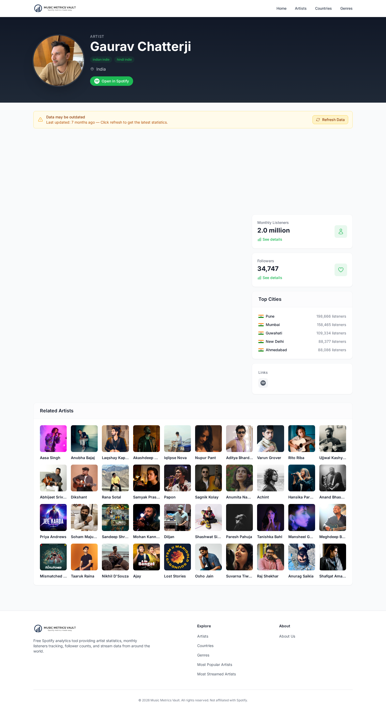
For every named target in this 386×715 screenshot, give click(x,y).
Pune (270, 316)
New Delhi (275, 341)
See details (272, 239)
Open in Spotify (115, 81)
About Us (287, 636)
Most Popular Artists (214, 664)
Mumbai (273, 324)
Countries (323, 8)
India (101, 69)
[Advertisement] (193, 171)
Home (281, 8)
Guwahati (274, 333)
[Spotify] (263, 383)
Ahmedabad (276, 350)
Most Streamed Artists (216, 674)
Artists (301, 8)
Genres (346, 8)
